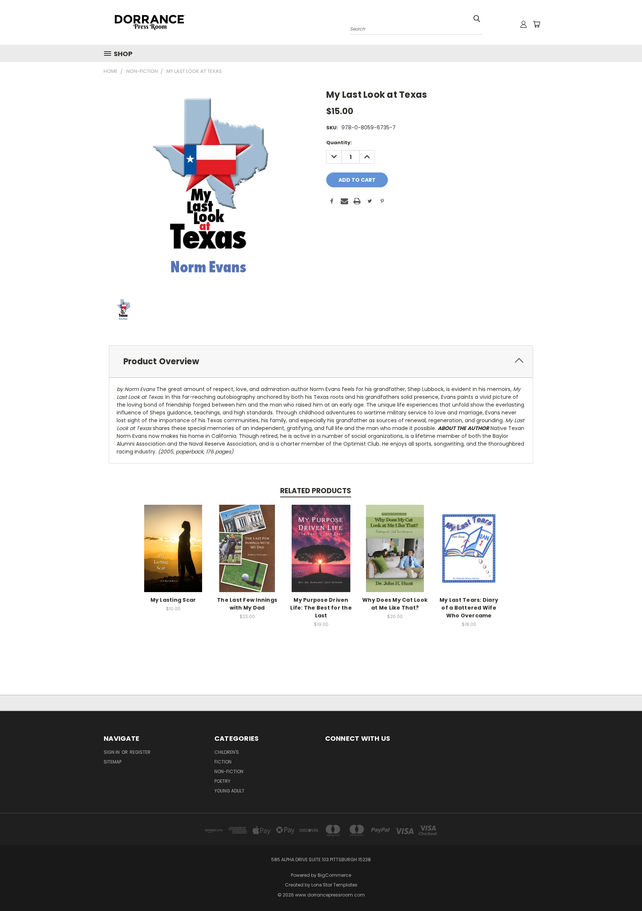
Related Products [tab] (315, 491)
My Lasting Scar (173, 600)
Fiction (222, 762)
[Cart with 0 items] (536, 24)
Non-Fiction (228, 771)
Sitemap (112, 762)
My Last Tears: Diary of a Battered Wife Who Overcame (469, 607)
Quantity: (339, 142)
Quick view (173, 540)
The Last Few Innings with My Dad (247, 603)
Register (140, 752)
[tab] (321, 361)
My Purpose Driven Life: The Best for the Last (321, 607)
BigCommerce (334, 875)
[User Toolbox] (523, 24)
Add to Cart (173, 554)
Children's (226, 752)
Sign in (112, 752)
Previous (622, 888)
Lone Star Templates (334, 885)
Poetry (222, 781)
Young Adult (229, 791)
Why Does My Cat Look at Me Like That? (395, 603)
